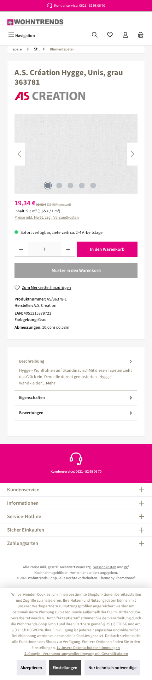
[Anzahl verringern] (21, 249)
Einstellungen (65, 668)
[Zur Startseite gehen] (35, 22)
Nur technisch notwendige (112, 668)
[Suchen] (95, 36)
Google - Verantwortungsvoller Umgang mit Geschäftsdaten (76, 653)
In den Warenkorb (107, 249)
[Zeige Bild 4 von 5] (81, 185)
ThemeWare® (125, 578)
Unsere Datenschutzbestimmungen (88, 647)
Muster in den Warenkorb (76, 270)
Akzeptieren (31, 668)
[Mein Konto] (125, 36)
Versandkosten (104, 567)
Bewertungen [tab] (31, 413)
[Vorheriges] (19, 153)
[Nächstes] (132, 153)
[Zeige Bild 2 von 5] (59, 185)
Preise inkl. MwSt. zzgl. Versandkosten (46, 217)
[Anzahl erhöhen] (68, 249)
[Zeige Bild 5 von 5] (93, 185)
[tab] (75, 372)
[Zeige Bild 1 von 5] (48, 185)
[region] (76, 154)
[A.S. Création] (76, 96)
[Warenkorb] (140, 36)
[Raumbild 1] (76, 154)
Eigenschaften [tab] (32, 398)
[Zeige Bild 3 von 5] (70, 185)
